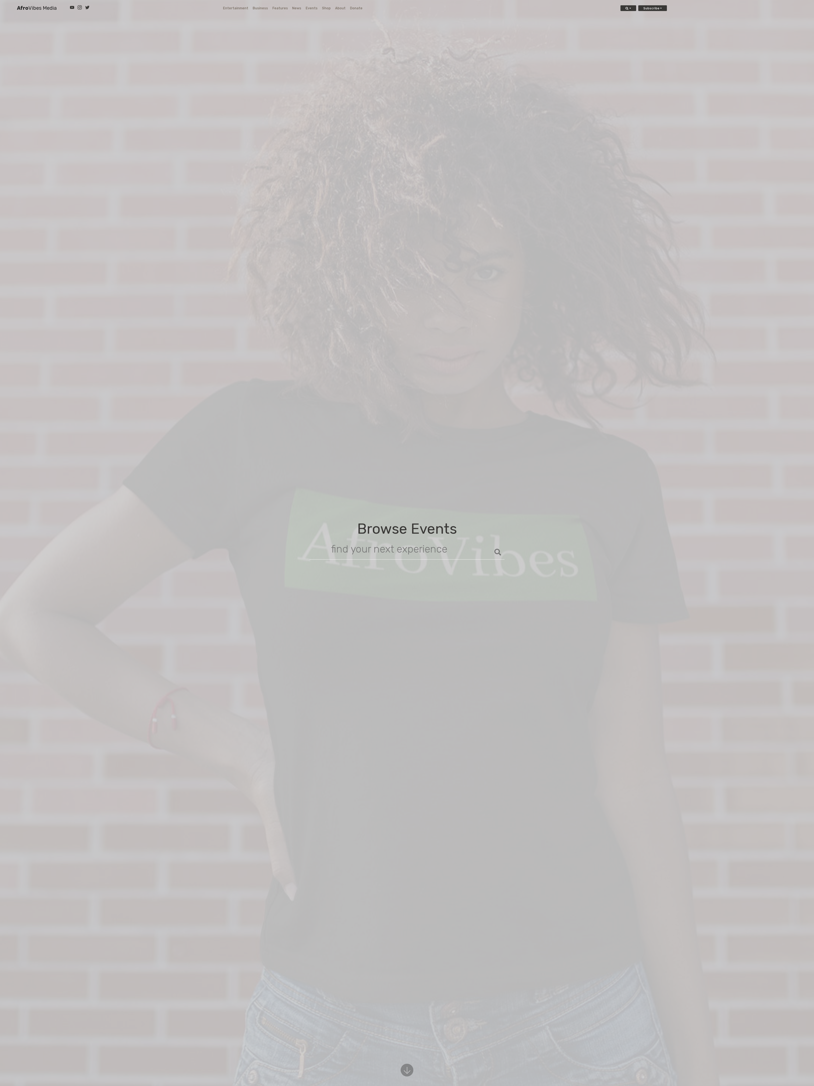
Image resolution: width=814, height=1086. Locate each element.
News (296, 8)
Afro (37, 8)
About (340, 8)
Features (280, 8)
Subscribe (651, 8)
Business (260, 8)
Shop (326, 8)
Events (312, 8)
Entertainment (235, 8)
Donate (356, 8)
